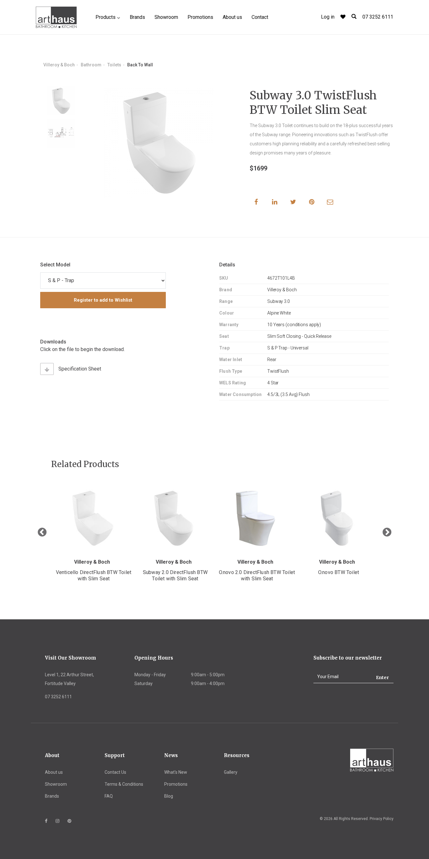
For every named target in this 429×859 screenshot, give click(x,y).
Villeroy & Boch (59, 64)
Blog (168, 796)
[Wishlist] (342, 17)
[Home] (56, 17)
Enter (382, 677)
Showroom (166, 17)
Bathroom (91, 64)
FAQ (109, 796)
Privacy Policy (382, 819)
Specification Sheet (79, 369)
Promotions (200, 17)
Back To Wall (140, 64)
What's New (175, 772)
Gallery (230, 772)
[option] (61, 101)
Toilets (114, 64)
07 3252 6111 (377, 17)
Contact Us (115, 772)
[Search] (353, 17)
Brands (137, 17)
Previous (42, 532)
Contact (260, 17)
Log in (327, 17)
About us (232, 17)
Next (387, 532)
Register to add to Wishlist (103, 300)
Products (105, 17)
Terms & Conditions (124, 784)
